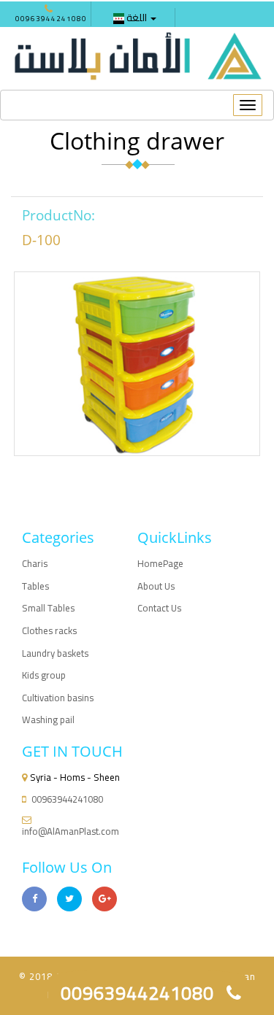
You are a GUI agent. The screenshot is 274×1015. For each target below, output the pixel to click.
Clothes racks (49, 630)
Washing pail (48, 719)
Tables (35, 586)
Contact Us (159, 608)
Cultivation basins (58, 697)
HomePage (160, 563)
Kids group (44, 675)
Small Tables (48, 608)
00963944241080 (51, 19)
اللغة (136, 17)
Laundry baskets (55, 653)
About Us (156, 586)
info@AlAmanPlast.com (70, 831)
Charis (34, 563)
